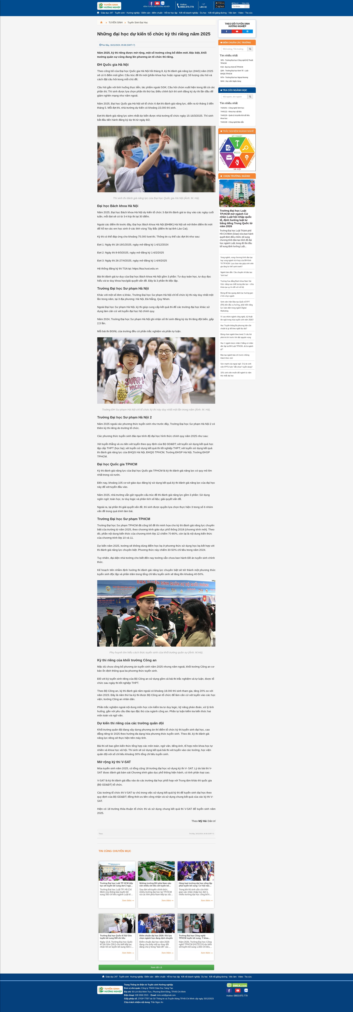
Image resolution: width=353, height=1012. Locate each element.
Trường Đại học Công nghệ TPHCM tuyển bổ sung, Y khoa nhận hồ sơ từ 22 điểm (193, 936)
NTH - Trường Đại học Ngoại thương (234, 77)
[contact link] (203, 7)
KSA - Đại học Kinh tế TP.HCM (231, 67)
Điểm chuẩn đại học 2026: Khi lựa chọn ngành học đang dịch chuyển (156, 936)
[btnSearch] (247, 6)
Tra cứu (248, 13)
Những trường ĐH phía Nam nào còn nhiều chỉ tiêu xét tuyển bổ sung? (155, 884)
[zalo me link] (162, 5)
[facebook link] (151, 5)
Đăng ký (236, 3)
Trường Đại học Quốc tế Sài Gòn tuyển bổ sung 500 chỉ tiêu (116, 936)
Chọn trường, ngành (236, 176)
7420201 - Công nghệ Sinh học (232, 108)
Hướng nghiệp (133, 13)
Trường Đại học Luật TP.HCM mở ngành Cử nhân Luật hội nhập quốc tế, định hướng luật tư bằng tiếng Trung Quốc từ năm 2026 (236, 218)
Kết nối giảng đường (217, 13)
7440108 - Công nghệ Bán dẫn (232, 122)
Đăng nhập (245, 3)
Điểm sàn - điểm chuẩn (151, 13)
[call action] (185, 7)
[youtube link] (157, 5)
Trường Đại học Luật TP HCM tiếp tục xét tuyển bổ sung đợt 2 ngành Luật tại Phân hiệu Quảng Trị (116, 884)
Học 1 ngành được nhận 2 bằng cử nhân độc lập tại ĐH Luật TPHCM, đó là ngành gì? (236, 346)
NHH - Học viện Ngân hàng (230, 81)
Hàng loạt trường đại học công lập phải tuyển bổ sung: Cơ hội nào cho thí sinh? (195, 884)
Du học (203, 13)
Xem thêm (127, 900)
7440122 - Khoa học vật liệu (231, 112)
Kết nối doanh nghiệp (188, 13)
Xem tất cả (156, 967)
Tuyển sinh (120, 13)
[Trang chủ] (102, 22)
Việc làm (232, 13)
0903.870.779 (241, 995)
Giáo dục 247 (107, 13)
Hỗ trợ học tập (170, 13)
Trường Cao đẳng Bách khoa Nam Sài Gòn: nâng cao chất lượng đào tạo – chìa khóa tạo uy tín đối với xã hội (237, 284)
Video (240, 13)
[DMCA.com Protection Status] (237, 986)
